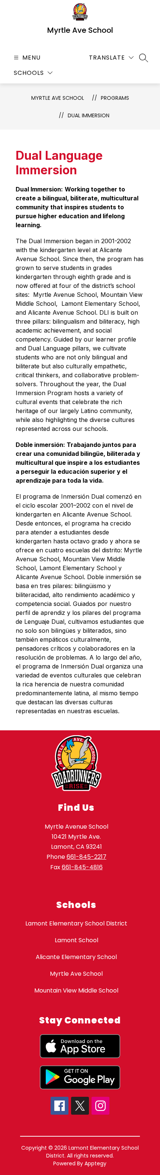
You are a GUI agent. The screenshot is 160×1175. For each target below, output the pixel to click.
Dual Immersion (88, 115)
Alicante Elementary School (76, 957)
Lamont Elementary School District (76, 923)
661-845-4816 (82, 867)
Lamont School (76, 940)
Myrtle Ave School (57, 98)
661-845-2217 (86, 856)
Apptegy (95, 1163)
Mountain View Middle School (76, 990)
